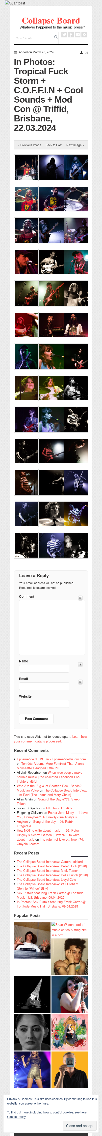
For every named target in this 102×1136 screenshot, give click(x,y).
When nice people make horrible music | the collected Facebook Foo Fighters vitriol (49, 777)
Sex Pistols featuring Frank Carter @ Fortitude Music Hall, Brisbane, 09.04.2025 (50, 895)
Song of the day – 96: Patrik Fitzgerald (45, 823)
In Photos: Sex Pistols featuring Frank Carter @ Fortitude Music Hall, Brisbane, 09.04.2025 (51, 904)
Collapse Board (51, 20)
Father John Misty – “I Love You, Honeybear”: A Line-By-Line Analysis (52, 814)
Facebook (71, 34)
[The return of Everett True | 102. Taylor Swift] (32, 1069)
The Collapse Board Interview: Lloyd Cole (46, 879)
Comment (26, 596)
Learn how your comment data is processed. (50, 738)
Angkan (22, 821)
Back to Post (54, 145)
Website (25, 696)
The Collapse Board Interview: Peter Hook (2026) (52, 866)
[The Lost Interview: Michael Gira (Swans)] (69, 1069)
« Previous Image (29, 145)
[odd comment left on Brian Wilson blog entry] (32, 940)
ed (86, 53)
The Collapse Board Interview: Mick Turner (47, 870)
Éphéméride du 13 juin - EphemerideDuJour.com (51, 759)
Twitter (64, 34)
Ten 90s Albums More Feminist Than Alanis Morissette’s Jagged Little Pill (50, 765)
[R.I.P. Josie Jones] (32, 1032)
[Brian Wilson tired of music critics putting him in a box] (69, 929)
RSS (84, 34)
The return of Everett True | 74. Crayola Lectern (50, 841)
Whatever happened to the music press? (52, 27)
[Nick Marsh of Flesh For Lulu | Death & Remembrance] (69, 956)
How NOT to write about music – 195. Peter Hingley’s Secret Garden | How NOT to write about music (48, 835)
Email (77, 34)
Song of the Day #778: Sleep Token (48, 801)
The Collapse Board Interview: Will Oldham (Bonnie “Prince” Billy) (47, 886)
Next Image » (75, 145)
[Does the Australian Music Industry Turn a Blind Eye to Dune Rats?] (32, 994)
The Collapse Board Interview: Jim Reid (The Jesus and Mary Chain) (52, 792)
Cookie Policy (16, 1116)
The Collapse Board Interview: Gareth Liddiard (50, 861)
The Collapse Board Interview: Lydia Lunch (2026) (52, 875)
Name (23, 661)
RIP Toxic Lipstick (59, 808)
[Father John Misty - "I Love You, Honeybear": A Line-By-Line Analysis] (69, 1032)
